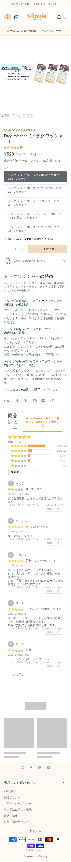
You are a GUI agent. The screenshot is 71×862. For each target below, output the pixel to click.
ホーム (11, 31)
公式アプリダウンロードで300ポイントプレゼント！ (35, 3)
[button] (47, 249)
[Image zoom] (35, 74)
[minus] (8, 249)
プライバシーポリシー (18, 803)
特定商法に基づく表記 (18, 810)
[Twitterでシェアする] (26, 400)
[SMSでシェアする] (43, 400)
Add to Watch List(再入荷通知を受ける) (30, 239)
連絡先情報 (11, 816)
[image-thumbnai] (5, 116)
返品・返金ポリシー (16, 822)
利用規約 (9, 791)
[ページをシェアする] (52, 400)
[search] (58, 17)
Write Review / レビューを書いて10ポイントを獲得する (43, 421)
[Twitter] (22, 767)
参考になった (53, 509)
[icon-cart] (16, 17)
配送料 (17, 161)
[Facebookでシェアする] (17, 400)
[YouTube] (48, 767)
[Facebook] (31, 767)
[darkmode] (7, 16)
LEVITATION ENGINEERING (19, 130)
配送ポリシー (12, 797)
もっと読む (18, 674)
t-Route (40, 850)
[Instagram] (40, 767)
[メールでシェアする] (34, 400)
